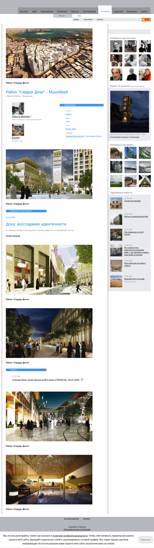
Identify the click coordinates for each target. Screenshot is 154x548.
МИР (34, 12)
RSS (147, 19)
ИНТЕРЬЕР (62, 12)
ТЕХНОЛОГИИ (47, 12)
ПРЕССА (75, 12)
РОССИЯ (24, 12)
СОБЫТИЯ (118, 12)
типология (87, 19)
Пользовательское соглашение (77, 529)
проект (69, 114)
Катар (68, 129)
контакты (86, 518)
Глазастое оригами (132, 201)
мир (79, 16)
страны (100, 19)
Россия (62, 16)
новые (76, 19)
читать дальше (13, 235)
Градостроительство (74, 136)
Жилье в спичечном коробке (136, 216)
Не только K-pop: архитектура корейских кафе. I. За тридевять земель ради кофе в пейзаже (136, 251)
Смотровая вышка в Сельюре (124, 137)
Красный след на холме (134, 279)
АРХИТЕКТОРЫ (89, 12)
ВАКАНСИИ (132, 12)
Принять (145, 539)
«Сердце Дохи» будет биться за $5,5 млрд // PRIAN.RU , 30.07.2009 (46, 380)
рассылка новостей (71, 518)
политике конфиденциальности (70, 535)
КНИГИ (144, 12)
